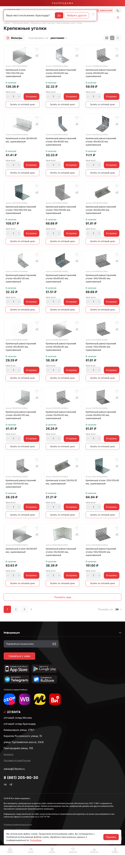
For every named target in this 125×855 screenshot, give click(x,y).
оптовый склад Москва (18, 717)
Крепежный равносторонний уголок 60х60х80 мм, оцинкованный (101, 72)
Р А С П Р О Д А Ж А (62, 3)
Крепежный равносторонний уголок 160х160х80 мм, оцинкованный (101, 551)
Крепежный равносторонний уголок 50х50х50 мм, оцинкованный (61, 415)
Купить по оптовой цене (22, 104)
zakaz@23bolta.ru (14, 768)
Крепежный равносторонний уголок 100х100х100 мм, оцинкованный (21, 209)
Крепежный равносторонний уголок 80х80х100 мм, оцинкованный (101, 415)
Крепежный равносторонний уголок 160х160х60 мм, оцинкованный (101, 278)
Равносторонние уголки (66, 23)
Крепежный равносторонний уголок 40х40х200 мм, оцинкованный (101, 209)
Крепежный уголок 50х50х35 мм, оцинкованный (61, 482)
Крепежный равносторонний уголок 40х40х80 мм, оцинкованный (61, 141)
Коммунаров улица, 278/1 (19, 729)
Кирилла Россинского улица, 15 (23, 735)
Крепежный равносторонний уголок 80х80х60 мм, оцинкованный (61, 278)
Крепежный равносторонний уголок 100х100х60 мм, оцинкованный (61, 209)
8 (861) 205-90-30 (21, 777)
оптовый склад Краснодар (20, 723)
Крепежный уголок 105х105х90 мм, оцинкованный (102, 482)
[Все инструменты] (55, 699)
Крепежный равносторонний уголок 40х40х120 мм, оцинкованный (21, 278)
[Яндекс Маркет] (40, 699)
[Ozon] (9, 699)
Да (59, 15)
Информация (12, 632)
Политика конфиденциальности (18, 824)
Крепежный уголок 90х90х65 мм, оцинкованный (21, 550)
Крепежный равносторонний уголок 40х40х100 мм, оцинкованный (21, 415)
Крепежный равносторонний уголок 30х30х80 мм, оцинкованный (61, 551)
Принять (111, 837)
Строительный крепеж (20, 23)
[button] (14, 38)
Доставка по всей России (17, 760)
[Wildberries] (24, 699)
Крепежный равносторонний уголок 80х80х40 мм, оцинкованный (61, 346)
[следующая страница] (31, 609)
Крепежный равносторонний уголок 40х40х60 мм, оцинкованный (21, 346)
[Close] (93, 14)
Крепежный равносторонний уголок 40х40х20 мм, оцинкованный (101, 141)
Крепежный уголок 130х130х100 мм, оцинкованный (16, 72)
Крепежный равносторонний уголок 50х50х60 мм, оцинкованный (61, 72)
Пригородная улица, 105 (18, 748)
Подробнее (35, 840)
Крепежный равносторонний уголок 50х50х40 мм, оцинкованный (21, 483)
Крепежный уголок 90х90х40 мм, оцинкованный (21, 140)
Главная (7, 23)
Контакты (8, 754)
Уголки (79, 23)
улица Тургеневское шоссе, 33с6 (24, 742)
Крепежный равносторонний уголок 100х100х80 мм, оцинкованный (101, 346)
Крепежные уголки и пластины (43, 23)
